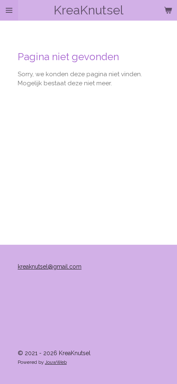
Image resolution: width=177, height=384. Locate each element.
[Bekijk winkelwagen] (168, 10)
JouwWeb (56, 362)
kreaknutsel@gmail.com (50, 266)
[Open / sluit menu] (9, 10)
